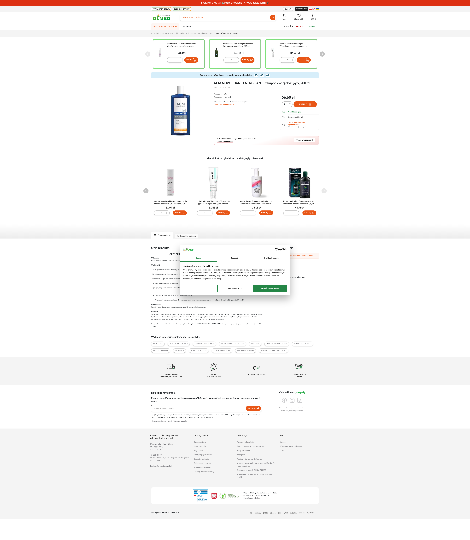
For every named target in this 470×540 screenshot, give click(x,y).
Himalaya (255, 344)
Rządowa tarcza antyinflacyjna (249, 459)
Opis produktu (164, 235)
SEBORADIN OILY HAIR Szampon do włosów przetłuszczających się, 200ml (182, 45)
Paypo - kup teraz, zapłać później (250, 446)
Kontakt (283, 442)
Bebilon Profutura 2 (179, 344)
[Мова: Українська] (317, 9)
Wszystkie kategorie (163, 26)
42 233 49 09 (156, 455)
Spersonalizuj (233, 288)
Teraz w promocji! (304, 140)
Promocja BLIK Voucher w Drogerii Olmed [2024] (254, 476)
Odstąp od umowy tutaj (204, 472)
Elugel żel (158, 344)
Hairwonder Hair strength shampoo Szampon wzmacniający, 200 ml (238, 45)
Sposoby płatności (201, 459)
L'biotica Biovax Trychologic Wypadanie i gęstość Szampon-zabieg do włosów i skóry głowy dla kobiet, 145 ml (295, 45)
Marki (185, 26)
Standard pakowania (202, 467)
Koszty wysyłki (200, 446)
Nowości (288, 26)
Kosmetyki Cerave (199, 350)
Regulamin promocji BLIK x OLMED (251, 470)
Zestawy (300, 26)
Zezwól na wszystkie (270, 288)
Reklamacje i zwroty (202, 463)
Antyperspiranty (160, 350)
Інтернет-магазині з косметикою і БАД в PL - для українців (256, 464)
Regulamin (198, 451)
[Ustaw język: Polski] (310, 9)
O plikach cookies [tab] (271, 258)
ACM (225, 94)
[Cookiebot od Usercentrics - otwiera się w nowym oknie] (276, 250)
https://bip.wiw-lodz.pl (251, 498)
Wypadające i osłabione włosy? (196, 17)
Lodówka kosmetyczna (276, 344)
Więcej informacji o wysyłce (297, 127)
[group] (235, 3)
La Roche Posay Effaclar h (232, 344)
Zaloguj (288, 9)
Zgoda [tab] (198, 258)
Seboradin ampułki (245, 350)
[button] (322, 54)
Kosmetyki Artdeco (302, 344)
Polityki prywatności (180, 421)
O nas (282, 451)
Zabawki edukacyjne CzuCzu (273, 350)
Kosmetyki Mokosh (222, 350)
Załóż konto (301, 9)
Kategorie (241, 455)
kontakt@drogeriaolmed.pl (161, 466)
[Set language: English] (313, 9)
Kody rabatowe (243, 451)
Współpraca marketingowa (291, 446)
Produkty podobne (188, 236)
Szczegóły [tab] (235, 258)
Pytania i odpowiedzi (245, 442)
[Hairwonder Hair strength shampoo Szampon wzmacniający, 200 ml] (217, 53)
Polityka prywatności (203, 455)
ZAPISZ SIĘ (252, 408)
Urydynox (179, 350)
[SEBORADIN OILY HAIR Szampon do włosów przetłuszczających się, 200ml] (161, 53)
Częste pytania (200, 442)
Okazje (311, 26)
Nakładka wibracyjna (204, 344)
